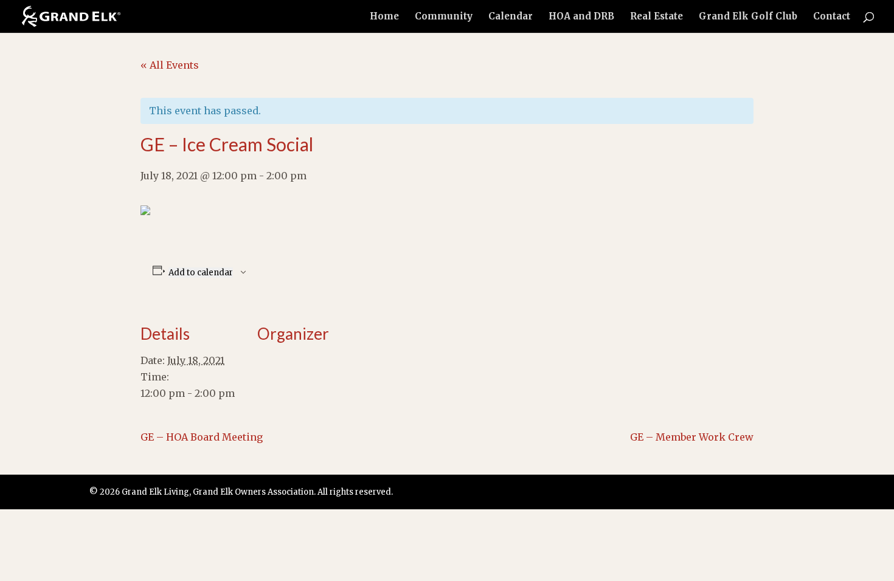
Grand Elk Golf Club (748, 17)
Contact (831, 17)
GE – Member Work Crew (692, 437)
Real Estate (656, 17)
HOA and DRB (581, 17)
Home (384, 17)
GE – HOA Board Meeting (201, 437)
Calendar (510, 17)
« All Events (169, 65)
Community (444, 17)
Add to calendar (200, 272)
